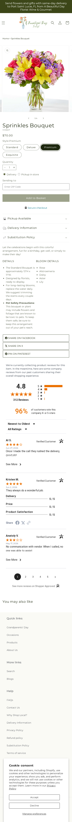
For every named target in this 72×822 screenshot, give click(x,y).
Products (12, 642)
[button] (52, 23)
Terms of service (16, 753)
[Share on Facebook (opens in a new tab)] (17, 523)
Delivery (12, 174)
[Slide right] (43, 118)
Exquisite (12, 154)
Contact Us (13, 707)
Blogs (10, 678)
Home (6, 38)
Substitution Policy (18, 745)
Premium (50, 147)
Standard (12, 147)
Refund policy (15, 737)
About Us (12, 650)
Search (11, 671)
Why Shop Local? (17, 715)
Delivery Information (19, 722)
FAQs (10, 700)
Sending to (14, 180)
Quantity (8, 161)
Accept (34, 797)
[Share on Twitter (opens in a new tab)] (23, 522)
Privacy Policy (15, 730)
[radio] (52, 386)
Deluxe (31, 147)
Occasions (13, 634)
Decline (34, 805)
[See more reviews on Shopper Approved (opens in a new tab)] (28, 523)
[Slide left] (28, 118)
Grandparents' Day (17, 627)
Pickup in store (30, 174)
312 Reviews (24, 399)
